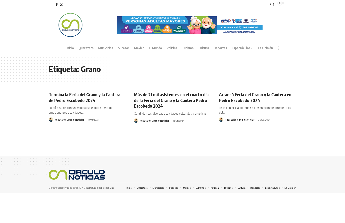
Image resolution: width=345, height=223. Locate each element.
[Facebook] (57, 4)
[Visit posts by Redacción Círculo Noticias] (51, 119)
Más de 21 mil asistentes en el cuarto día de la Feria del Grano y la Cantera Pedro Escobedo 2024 (171, 100)
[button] (271, 4)
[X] (61, 4)
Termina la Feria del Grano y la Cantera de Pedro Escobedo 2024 (84, 97)
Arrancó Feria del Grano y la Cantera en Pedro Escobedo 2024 (255, 97)
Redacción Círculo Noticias (69, 119)
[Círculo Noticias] (77, 175)
